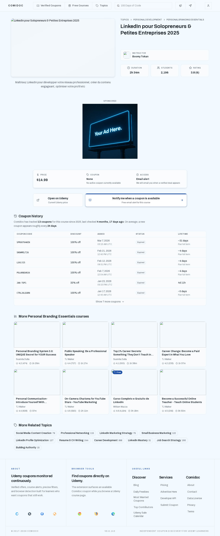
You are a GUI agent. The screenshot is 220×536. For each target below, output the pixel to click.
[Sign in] (208, 5)
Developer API (168, 498)
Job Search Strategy (171, 440)
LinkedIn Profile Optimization (34, 440)
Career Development (108, 440)
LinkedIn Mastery (139, 440)
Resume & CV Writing (73, 440)
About (190, 485)
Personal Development (147, 20)
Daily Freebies (141, 492)
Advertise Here (169, 492)
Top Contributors (143, 507)
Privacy (191, 505)
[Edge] (113, 514)
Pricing (164, 485)
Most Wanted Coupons (141, 499)
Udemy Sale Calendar (140, 514)
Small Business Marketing (159, 433)
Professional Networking (77, 433)
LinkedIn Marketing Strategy (118, 433)
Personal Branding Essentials (185, 20)
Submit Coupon (169, 505)
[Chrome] (79, 514)
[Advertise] (180, 5)
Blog (136, 485)
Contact (192, 492)
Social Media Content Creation (35, 433)
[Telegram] (17, 514)
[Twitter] (29, 514)
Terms (190, 511)
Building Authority (28, 447)
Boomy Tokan (140, 56)
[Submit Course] (190, 5)
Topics (124, 20)
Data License (194, 498)
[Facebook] (42, 514)
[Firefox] (96, 514)
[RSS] (54, 514)
